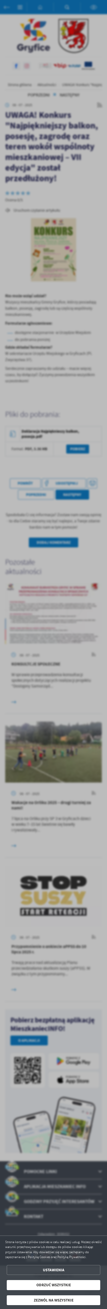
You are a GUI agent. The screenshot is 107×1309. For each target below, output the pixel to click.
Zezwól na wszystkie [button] (53, 1300)
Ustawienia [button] (53, 1270)
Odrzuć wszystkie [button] (53, 1285)
